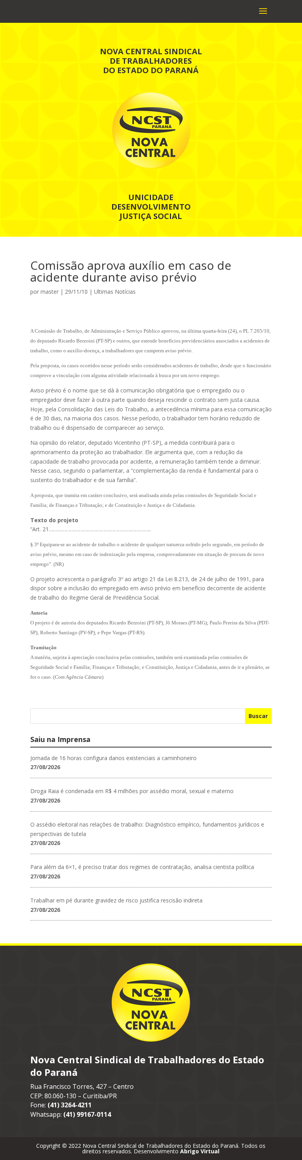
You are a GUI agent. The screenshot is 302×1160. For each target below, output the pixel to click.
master (50, 291)
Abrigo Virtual (199, 1151)
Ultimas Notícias (115, 291)
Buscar (258, 716)
